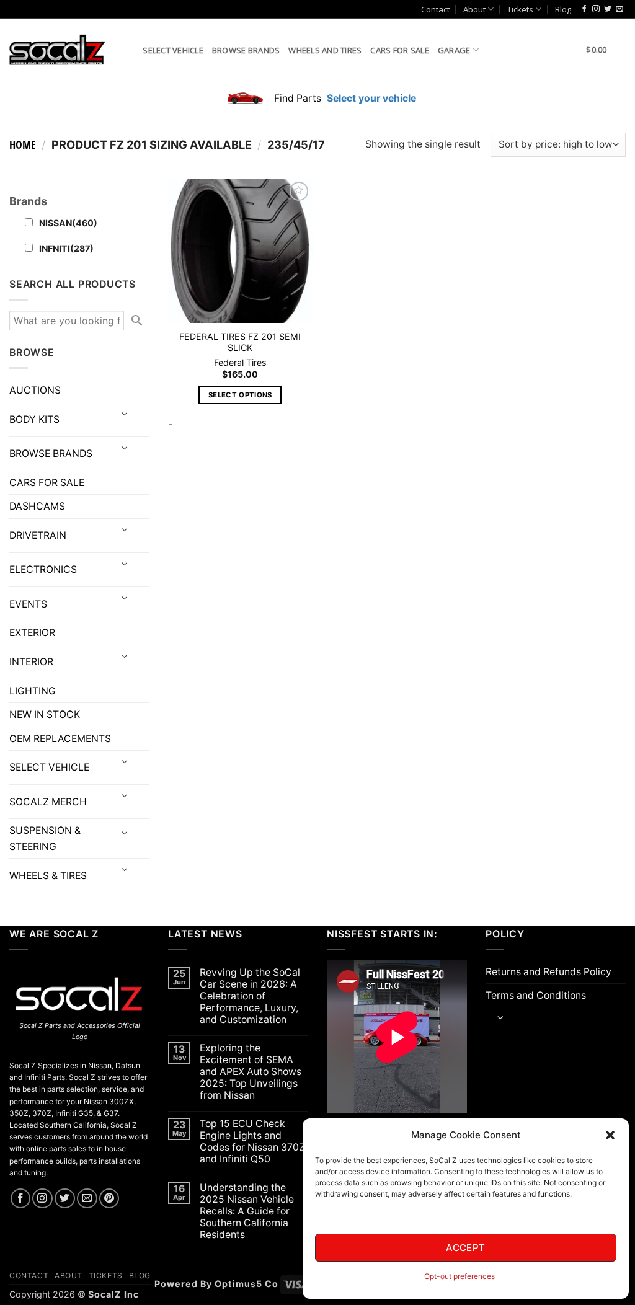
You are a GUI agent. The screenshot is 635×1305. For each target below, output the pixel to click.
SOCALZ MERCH (48, 802)
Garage (454, 50)
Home (22, 144)
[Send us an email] (619, 9)
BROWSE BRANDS (50, 453)
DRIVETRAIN (37, 535)
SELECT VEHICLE (49, 767)
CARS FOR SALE (399, 50)
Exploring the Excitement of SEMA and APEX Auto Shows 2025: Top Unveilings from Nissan (250, 1071)
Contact (435, 9)
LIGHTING (32, 691)
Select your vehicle (370, 98)
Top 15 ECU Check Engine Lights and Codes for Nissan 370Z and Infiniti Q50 (252, 1141)
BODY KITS (34, 419)
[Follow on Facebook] (584, 9)
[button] (610, 1135)
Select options (240, 395)
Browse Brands (246, 50)
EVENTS (28, 604)
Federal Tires (240, 362)
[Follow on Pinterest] (109, 1198)
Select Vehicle (173, 50)
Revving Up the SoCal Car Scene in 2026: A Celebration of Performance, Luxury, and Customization (250, 996)
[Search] (129, 49)
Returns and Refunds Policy (548, 972)
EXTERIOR (32, 633)
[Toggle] (124, 414)
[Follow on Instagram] (596, 9)
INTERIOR (31, 662)
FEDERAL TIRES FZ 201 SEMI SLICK (240, 342)
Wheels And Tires (325, 50)
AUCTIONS (35, 390)
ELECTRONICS (43, 569)
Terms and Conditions (536, 995)
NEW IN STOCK (44, 714)
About (474, 9)
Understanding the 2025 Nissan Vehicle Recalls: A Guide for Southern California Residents (247, 1211)
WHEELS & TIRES (48, 876)
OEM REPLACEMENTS (60, 739)
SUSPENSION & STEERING (45, 838)
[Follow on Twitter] (607, 9)
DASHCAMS (37, 506)
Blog (563, 9)
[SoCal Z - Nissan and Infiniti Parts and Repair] (57, 49)
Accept (466, 1248)
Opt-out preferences (459, 1276)
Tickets (520, 9)
